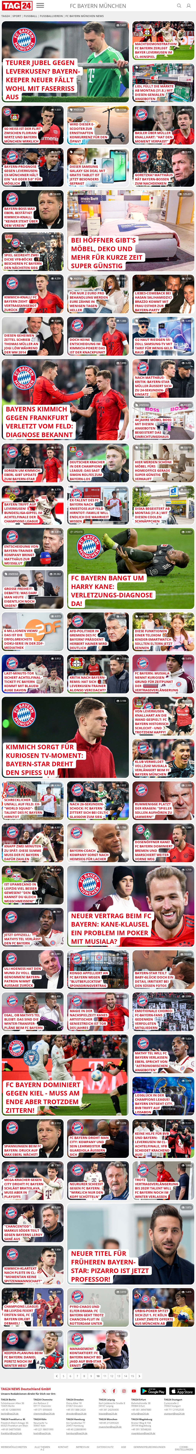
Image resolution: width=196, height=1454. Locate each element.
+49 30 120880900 (11, 1409)
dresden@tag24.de (76, 1413)
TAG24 (5, 16)
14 (125, 1376)
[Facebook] (114, 1391)
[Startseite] (17, 6)
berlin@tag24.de (10, 1413)
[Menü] (40, 5)
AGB (123, 1447)
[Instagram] (124, 1391)
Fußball (30, 16)
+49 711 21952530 (174, 1409)
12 (111, 1376)
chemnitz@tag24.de (44, 1413)
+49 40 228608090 (76, 1429)
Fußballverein (51, 16)
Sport (16, 16)
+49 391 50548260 (141, 1429)
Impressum (82, 1447)
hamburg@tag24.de (76, 1433)
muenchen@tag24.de (110, 1426)
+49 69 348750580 (11, 1429)
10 (98, 1376)
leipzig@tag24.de (108, 1413)
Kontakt (63, 1447)
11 (104, 1376)
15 (132, 1376)
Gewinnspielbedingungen (149, 1447)
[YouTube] (134, 1391)
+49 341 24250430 (109, 1409)
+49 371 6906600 (42, 1409)
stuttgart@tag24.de (174, 1413)
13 (118, 1376)
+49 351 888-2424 (76, 1409)
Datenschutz (105, 1447)
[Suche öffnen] (179, 5)
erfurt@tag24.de (140, 1413)
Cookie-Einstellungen (184, 1448)
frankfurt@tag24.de (11, 1433)
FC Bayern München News (84, 16)
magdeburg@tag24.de (143, 1433)
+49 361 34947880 (141, 1409)
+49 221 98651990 (43, 1429)
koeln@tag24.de (42, 1433)
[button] (188, 5)
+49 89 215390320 (109, 1423)
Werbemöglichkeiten (14, 1447)
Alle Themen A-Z (42, 1448)
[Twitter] (104, 1391)
